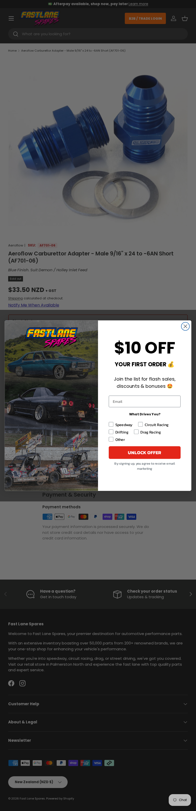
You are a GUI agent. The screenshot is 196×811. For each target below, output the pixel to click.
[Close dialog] (185, 326)
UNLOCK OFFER (144, 452)
